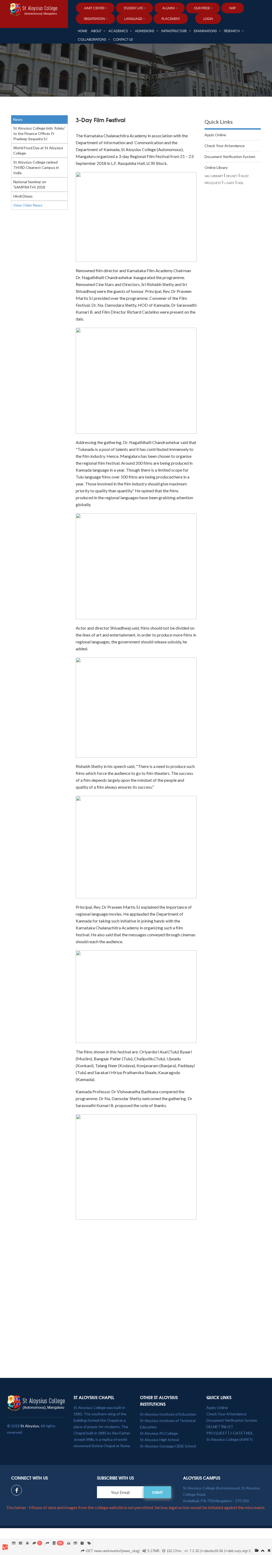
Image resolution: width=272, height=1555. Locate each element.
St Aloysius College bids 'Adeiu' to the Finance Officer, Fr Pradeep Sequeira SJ (39, 133)
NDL (240, 183)
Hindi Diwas (23, 196)
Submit (157, 1492)
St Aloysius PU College (159, 1433)
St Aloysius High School (159, 1439)
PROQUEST (213, 183)
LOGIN (208, 18)
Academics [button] (118, 30)
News (18, 119)
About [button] (96, 30)
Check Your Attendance (225, 145)
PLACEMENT (171, 18)
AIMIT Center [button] (94, 8)
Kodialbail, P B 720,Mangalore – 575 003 (216, 1500)
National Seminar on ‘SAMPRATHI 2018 (29, 184)
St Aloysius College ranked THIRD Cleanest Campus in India (36, 167)
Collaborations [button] (92, 39)
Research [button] (232, 30)
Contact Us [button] (123, 39)
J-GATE (229, 183)
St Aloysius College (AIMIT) (229, 1439)
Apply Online (215, 135)
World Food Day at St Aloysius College (38, 150)
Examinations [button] (206, 30)
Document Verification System (230, 156)
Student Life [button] (133, 8)
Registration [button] (94, 18)
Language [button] (133, 18)
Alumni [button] (168, 8)
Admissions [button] (145, 30)
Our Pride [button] (202, 8)
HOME (82, 30)
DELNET (232, 176)
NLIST (245, 176)
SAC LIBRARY (214, 176)
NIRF (232, 8)
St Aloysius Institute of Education (168, 1414)
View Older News (27, 205)
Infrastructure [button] (174, 30)
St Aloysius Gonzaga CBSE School (168, 1446)
